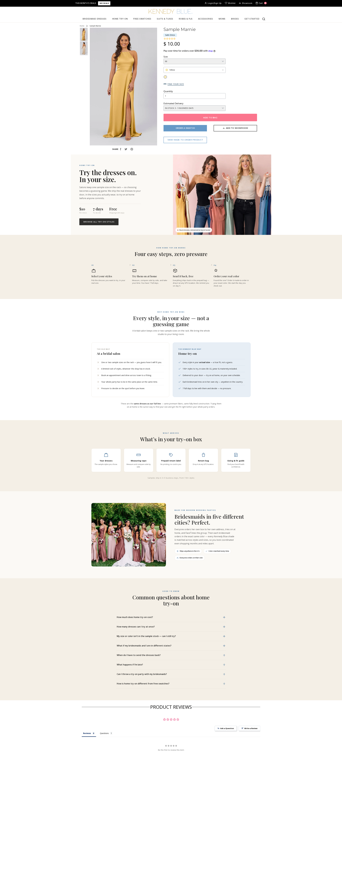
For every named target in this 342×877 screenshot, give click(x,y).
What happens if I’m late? (130, 664)
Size (166, 56)
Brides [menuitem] (235, 19)
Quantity (168, 91)
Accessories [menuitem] (205, 19)
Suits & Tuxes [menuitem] (165, 19)
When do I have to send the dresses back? (139, 655)
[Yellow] (165, 77)
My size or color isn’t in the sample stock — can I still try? (146, 636)
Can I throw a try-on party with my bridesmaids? (142, 674)
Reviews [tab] (87, 733)
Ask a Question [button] (227, 728)
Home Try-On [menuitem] (120, 19)
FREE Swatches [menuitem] (142, 19)
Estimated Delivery (173, 103)
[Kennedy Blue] (171, 11)
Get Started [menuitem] (251, 19)
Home (82, 26)
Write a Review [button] (250, 728)
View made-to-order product (185, 140)
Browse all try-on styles (98, 222)
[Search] (264, 19)
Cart (262, 3)
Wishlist (232, 3)
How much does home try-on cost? (135, 617)
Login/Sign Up (215, 3)
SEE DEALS (104, 3)
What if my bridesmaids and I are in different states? (144, 645)
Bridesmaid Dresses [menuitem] (94, 19)
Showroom (247, 3)
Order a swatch (185, 128)
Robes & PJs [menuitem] (186, 19)
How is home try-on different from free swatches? (143, 683)
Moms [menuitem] (222, 19)
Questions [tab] (104, 733)
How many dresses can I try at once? (136, 626)
